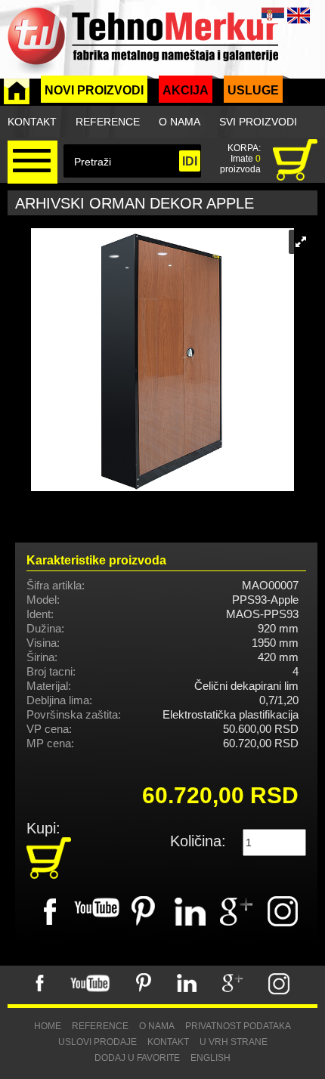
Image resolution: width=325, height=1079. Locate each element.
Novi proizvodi (94, 90)
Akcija (185, 90)
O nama (179, 122)
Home (47, 1026)
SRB (273, 15)
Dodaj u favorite (137, 1058)
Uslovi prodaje (97, 1042)
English (210, 1058)
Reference (108, 122)
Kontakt (32, 122)
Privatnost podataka (238, 1026)
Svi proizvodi (258, 122)
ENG (298, 15)
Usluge (253, 90)
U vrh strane (234, 1042)
